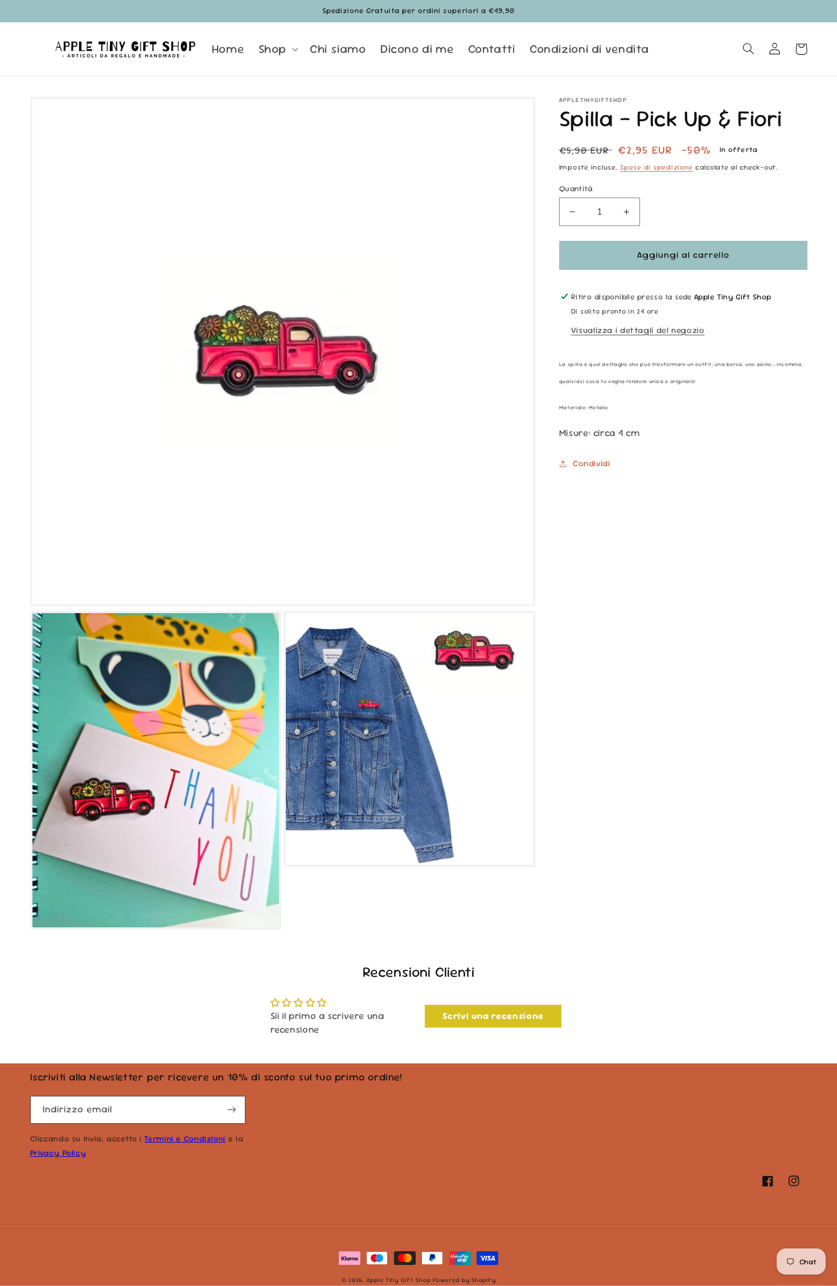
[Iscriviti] (231, 1110)
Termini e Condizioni (184, 1138)
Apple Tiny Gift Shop (399, 1280)
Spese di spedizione (656, 167)
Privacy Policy (58, 1153)
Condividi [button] (591, 463)
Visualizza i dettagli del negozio (638, 329)
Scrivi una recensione (493, 1016)
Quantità (575, 188)
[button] (276, 49)
